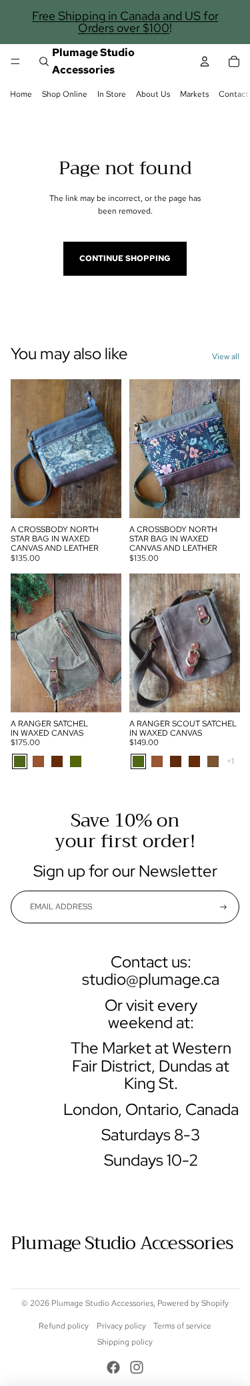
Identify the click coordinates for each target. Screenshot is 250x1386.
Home (21, 94)
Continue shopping (125, 258)
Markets (194, 94)
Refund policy (64, 1326)
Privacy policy (121, 1326)
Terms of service (182, 1326)
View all (225, 356)
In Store (111, 94)
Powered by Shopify (193, 1303)
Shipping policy (125, 1342)
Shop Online (64, 94)
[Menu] (15, 61)
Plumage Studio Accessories (102, 1303)
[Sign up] (223, 907)
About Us (153, 94)
